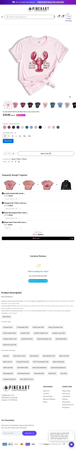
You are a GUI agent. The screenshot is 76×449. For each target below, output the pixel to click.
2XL (24, 136)
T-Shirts (24, 159)
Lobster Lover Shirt (58, 333)
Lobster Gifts (25, 333)
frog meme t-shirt (19, 356)
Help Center (66, 391)
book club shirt (39, 373)
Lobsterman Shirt (27, 339)
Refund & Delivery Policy (49, 400)
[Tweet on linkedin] (19, 161)
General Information (66, 400)
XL (20, 136)
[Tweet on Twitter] (12, 161)
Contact (46, 393)
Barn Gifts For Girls (26, 379)
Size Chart (8, 141)
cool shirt (63, 373)
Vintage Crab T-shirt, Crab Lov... (15, 203)
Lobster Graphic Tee (41, 333)
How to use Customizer (66, 395)
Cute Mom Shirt (22, 367)
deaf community (58, 362)
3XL (29, 136)
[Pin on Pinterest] (15, 161)
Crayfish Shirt (7, 327)
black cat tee (7, 362)
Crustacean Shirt (22, 327)
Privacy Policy (48, 396)
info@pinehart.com (8, 395)
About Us (46, 391)
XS (5, 136)
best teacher (34, 356)
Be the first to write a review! (38, 281)
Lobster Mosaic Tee (9, 339)
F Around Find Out (22, 362)
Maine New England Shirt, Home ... (16, 213)
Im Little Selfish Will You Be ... (14, 193)
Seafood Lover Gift (9, 345)
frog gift (6, 356)
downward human (24, 373)
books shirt (52, 373)
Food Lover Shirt (38, 327)
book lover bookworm (58, 367)
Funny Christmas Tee (55, 327)
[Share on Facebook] (9, 161)
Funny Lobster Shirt (9, 333)
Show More (6, 317)
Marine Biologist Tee (44, 339)
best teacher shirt (49, 356)
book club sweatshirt (39, 367)
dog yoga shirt (8, 373)
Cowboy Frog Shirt (9, 379)
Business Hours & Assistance (68, 406)
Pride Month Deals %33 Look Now (51, 2)
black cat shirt (64, 356)
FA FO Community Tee (40, 362)
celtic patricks (8, 367)
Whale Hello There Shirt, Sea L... (15, 222)
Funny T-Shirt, (16, 159)
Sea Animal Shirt (61, 339)
